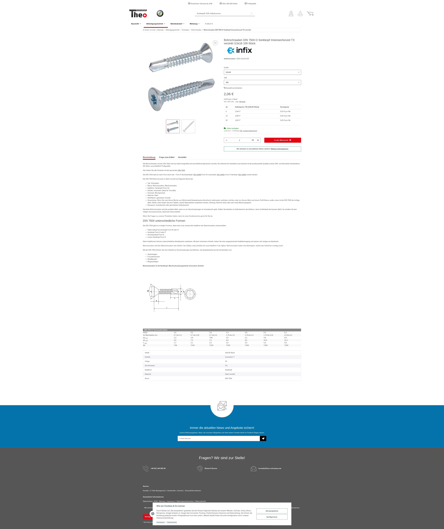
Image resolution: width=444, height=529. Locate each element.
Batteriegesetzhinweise (185, 501)
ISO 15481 (221, 175)
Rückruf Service (211, 468)
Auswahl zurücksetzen (233, 88)
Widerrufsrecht (200, 501)
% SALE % (209, 24)
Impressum (160, 522)
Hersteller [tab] (182, 157)
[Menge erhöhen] (258, 140)
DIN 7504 (181, 170)
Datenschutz (172, 522)
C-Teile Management (158, 491)
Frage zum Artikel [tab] (166, 157)
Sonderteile (171, 491)
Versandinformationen (193, 491)
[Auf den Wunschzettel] (215, 42)
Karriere (180, 491)
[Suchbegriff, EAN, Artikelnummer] (252, 13)
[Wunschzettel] (300, 13)
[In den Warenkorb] (145, 37)
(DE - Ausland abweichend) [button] (248, 131)
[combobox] (262, 72)
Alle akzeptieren (272, 511)
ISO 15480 (197, 175)
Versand (242, 102)
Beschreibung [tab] (149, 157)
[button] (291, 13)
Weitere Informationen (279, 149)
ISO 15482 (242, 175)
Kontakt (146, 491)
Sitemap (162, 501)
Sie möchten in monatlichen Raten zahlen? (262, 149)
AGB (156, 501)
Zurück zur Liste (150, 30)
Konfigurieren (272, 517)
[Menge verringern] (226, 140)
